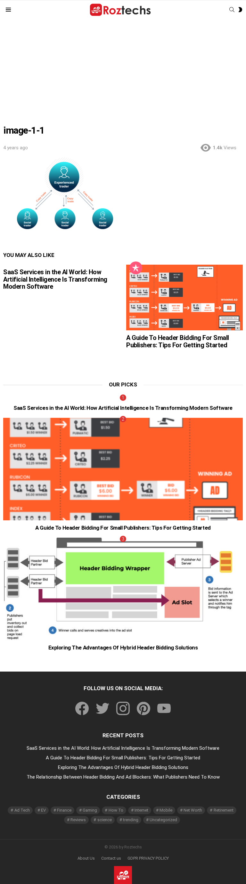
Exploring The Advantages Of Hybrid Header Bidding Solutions (123, 647)
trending (130, 819)
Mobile (166, 810)
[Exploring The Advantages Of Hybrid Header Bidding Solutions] (123, 589)
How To (116, 810)
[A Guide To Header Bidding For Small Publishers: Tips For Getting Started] (184, 297)
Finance (64, 810)
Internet (141, 810)
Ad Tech (22, 810)
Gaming (90, 810)
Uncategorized (163, 819)
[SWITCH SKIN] (240, 9)
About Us (86, 858)
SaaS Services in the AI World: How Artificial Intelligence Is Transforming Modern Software (55, 279)
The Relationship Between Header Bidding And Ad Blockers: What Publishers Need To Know (123, 777)
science (104, 819)
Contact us (111, 858)
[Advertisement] (123, 67)
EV (43, 810)
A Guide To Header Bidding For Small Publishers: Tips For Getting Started (177, 341)
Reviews (78, 819)
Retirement (224, 810)
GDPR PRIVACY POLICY (148, 858)
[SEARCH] (231, 9)
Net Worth (193, 810)
